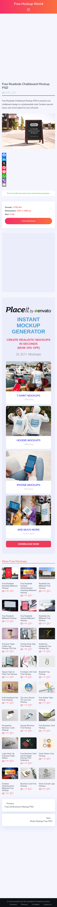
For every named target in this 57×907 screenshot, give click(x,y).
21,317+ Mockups (28, 354)
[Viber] (28, 180)
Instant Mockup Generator (28, 325)
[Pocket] (28, 172)
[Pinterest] (28, 168)
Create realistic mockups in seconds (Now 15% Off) (28, 343)
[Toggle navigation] (28, 9)
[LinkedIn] (28, 159)
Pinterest (24, 904)
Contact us (47, 904)
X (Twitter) (36, 904)
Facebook (13, 904)
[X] (28, 163)
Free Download (28, 221)
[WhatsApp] (28, 176)
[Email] (28, 184)
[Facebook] (28, 155)
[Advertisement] (28, 48)
